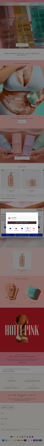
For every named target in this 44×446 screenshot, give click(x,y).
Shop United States (22, 222)
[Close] (36, 214)
